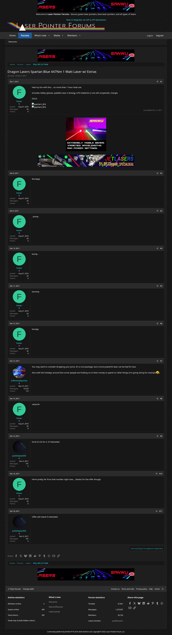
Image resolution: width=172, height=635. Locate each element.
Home (12, 35)
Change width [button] (28, 589)
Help (151, 589)
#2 (161, 173)
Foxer (12, 76)
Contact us (115, 589)
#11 (160, 511)
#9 (161, 436)
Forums (25, 35)
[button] (49, 35)
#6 (161, 323)
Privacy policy (141, 589)
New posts (12, 41)
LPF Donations (99, 19)
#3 (161, 211)
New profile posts (56, 607)
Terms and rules (127, 589)
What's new (40, 35)
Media (57, 35)
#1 (161, 81)
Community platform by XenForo (69, 632)
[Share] (157, 81)
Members (72, 35)
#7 (161, 361)
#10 (160, 473)
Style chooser (15, 589)
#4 (161, 248)
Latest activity (54, 611)
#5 (161, 286)
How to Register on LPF (77, 19)
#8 (161, 398)
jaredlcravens (117, 621)
